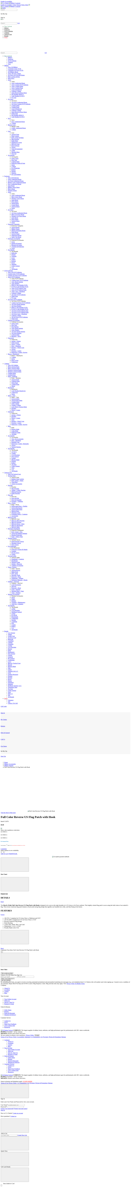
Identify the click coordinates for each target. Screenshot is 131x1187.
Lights (13, 150)
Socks (13, 165)
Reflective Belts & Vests (18, 163)
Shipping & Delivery (10, 1015)
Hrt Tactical (11, 658)
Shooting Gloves (16, 543)
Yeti (9, 695)
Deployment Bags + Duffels (19, 506)
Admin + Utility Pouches (18, 490)
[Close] (15, 865)
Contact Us (7, 1021)
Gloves (13, 147)
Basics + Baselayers (13, 354)
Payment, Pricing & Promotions (52, 1037)
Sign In (3, 1110)
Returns (19, 5)
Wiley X (10, 694)
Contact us (13, 1116)
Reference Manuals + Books (19, 580)
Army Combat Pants (17, 88)
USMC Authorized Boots (18, 128)
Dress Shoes (14, 202)
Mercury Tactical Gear (14, 663)
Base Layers (14, 360)
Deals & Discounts (9, 1013)
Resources (7, 1027)
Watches (13, 173)
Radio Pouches (15, 493)
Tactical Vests (15, 134)
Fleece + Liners (15, 344)
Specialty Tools (15, 575)
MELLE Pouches (16, 522)
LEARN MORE (27, 1081)
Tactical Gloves (12, 538)
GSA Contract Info (9, 1025)
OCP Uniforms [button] (8, 270)
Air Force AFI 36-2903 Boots (16, 75)
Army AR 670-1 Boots (14, 73)
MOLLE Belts (15, 527)
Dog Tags (14, 160)
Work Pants (14, 383)
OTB (9, 673)
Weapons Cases (15, 512)
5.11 (12, 267)
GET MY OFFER (5, 980)
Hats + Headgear (16, 346)
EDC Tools (14, 573)
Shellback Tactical (16, 612)
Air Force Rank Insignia (18, 304)
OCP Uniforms (8, 31)
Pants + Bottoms (12, 376)
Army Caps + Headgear (18, 291)
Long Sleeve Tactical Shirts (19, 407)
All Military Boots (13, 72)
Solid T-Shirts (15, 403)
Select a (5, 831)
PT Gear (13, 97)
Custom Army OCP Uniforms (16, 274)
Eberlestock (11, 652)
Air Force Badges (16, 306)
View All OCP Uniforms (15, 272)
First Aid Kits (15, 498)
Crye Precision (15, 455)
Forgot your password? (7, 1108)
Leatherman (14, 618)
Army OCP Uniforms (14, 277)
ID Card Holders (16, 174)
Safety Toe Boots (16, 237)
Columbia (10, 644)
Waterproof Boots (16, 235)
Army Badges (15, 283)
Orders (14, 5)
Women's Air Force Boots (18, 216)
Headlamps (14, 560)
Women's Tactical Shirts (14, 371)
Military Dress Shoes (14, 187)
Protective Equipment (14, 528)
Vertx (12, 468)
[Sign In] (65, 21)
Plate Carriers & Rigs (14, 77)
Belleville (14, 253)
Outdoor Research (13, 674)
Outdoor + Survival (13, 581)
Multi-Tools (14, 572)
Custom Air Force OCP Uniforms (17, 275)
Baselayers (11, 387)
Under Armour (15, 266)
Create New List (22, 1135)
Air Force (10, 99)
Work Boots (14, 232)
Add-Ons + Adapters (17, 604)
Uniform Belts (15, 161)
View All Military (13, 67)
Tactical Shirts (15, 399)
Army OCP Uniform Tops (18, 288)
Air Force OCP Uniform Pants (20, 312)
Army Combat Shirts (17, 86)
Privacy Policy (30, 1035)
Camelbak (14, 621)
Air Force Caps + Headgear (19, 314)
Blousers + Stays (16, 336)
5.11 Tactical (11, 633)
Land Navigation (16, 585)
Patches (13, 171)
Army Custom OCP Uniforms (19, 85)
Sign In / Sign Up (9, 1002)
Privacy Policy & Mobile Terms (76, 983)
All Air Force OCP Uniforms (19, 317)
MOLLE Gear (15, 144)
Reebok (13, 261)
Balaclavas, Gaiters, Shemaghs (20, 444)
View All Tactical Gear (14, 474)
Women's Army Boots (17, 198)
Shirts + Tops (11, 395)
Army (9, 80)
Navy (9, 118)
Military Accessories (10, 764)
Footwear (7, 29)
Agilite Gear (11, 636)
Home (6, 762)
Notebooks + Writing (17, 578)
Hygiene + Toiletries (17, 501)
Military (6, 28)
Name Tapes (14, 158)
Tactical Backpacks (16, 508)
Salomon (13, 264)
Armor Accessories (16, 484)
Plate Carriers (15, 136)
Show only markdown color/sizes (10, 830)
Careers (6, 991)
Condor (13, 453)
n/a (1, 831)
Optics (13, 599)
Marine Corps (12, 125)
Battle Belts (14, 141)
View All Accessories (17, 439)
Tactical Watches (16, 447)
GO (19, 23)
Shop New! (11, 78)
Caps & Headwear (16, 89)
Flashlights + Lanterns (17, 559)
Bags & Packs (15, 145)
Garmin (13, 458)
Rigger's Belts (15, 429)
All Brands (14, 269)
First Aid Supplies (16, 500)
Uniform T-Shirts (16, 91)
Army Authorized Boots (18, 83)
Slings (13, 597)
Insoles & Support (16, 243)
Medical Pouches (16, 492)
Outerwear (11, 338)
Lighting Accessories (17, 565)
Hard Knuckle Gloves (17, 541)
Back (2, 948)
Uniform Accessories (14, 320)
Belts (9, 426)
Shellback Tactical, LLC (15, 685)
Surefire (13, 620)
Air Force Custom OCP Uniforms (20, 104)
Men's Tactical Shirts (14, 368)
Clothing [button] (6, 363)
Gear (9, 64)
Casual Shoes (15, 205)
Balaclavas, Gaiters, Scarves (19, 352)
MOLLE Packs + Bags (17, 524)
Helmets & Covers (16, 142)
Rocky (13, 262)
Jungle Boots (15, 203)
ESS (12, 623)
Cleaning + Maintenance (18, 602)
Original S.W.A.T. (13, 671)
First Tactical (15, 456)
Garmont (13, 256)
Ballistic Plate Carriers (17, 479)
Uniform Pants (15, 381)
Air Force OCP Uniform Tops (19, 311)
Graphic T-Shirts (16, 405)
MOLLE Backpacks (17, 525)
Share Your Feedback (10, 1024)
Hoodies (13, 408)
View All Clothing (13, 365)
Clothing (6, 33)
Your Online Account (10, 999)
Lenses (13, 554)
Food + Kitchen (15, 589)
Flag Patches (15, 327)
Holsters (13, 601)
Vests (12, 419)
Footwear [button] (7, 176)
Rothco (13, 463)
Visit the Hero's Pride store (8, 812)
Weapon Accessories (13, 594)
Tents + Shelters (15, 593)
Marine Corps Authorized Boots (17, 182)
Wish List (7, 1000)
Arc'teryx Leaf (12, 637)
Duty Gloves (15, 544)
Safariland (11, 682)
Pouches (10, 485)
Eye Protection (15, 168)
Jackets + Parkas (16, 341)
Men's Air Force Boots (17, 214)
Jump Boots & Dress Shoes (19, 93)
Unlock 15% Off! (13, 703)
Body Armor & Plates (17, 137)
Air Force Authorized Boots (19, 102)
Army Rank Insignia (17, 282)
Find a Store (24, 5)
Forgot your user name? (20, 1108)
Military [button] (6, 65)
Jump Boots (11, 186)
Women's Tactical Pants (14, 370)
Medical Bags (15, 511)
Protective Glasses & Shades (19, 549)
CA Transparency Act (37, 1037)
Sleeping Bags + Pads (17, 591)
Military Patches (8, 765)
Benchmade (14, 617)
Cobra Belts (14, 431)
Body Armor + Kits (16, 532)
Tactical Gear (8, 34)
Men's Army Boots (16, 197)
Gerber (13, 613)
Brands (6, 36)
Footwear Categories (14, 224)
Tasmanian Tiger (12, 687)
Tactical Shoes (15, 206)
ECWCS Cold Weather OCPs (19, 286)
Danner (13, 254)
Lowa (13, 258)
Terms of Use (4, 1037)
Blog (5, 993)
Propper (13, 461)
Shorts (13, 386)
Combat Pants (15, 107)
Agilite (13, 609)
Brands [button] (6, 631)
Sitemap (63, 1037)
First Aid (13, 153)
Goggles (13, 551)
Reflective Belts (15, 432)
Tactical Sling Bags (16, 509)
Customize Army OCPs (14, 69)
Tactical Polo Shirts (16, 400)
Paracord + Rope (16, 577)
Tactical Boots (15, 227)
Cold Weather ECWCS (18, 96)
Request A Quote (9, 1004)
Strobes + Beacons (16, 564)
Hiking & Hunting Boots (18, 230)
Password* (4, 1107)
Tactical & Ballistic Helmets (19, 533)
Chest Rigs (14, 482)
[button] (65, 13)
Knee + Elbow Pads (17, 536)
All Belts (13, 434)
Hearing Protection (16, 535)
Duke (9, 650)
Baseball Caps (15, 442)
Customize (4, 849)
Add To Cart (4, 853)
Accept (37, 1035)
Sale (9, 702)
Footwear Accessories (14, 238)
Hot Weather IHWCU (17, 94)
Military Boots (15, 229)
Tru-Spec (14, 464)
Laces (13, 248)
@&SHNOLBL (12, 853)
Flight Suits (14, 113)
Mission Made (15, 460)
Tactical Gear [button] (8, 472)
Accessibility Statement (23, 1037)
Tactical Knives (15, 570)
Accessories (11, 155)
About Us (7, 988)
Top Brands (11, 250)
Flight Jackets (15, 343)
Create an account (18, 1113)
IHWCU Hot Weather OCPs (19, 285)
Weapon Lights (15, 562)
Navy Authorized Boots (18, 121)
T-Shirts (13, 123)
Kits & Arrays (15, 552)
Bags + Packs (12, 503)
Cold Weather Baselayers (18, 391)
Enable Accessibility (6, 1)
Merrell (10, 665)
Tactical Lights (12, 556)
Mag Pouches (15, 139)
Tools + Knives (12, 567)
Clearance (10, 700)
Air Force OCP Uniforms (15, 299)
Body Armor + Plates (17, 480)
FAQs (6, 1022)
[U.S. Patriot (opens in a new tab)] (5, 3)
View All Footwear (13, 177)
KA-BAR (14, 615)
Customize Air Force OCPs (15, 70)
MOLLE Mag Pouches (17, 520)
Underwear (14, 362)
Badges (13, 169)
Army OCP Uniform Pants (18, 290)
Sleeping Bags (15, 152)
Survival (13, 586)
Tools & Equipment (16, 149)
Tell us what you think (7, 973)
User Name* (4, 1105)
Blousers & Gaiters (16, 245)
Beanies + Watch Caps (17, 347)
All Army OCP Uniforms (18, 294)
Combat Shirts (15, 105)
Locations (7, 990)
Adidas (10, 634)
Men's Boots (11, 189)
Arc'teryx (14, 452)
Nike (9, 668)
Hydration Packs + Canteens (19, 514)
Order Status (7, 1010)
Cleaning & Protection (17, 246)
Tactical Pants (15, 379)
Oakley (13, 259)
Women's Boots (12, 190)
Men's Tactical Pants (13, 367)
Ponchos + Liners (16, 351)
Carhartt (10, 642)
